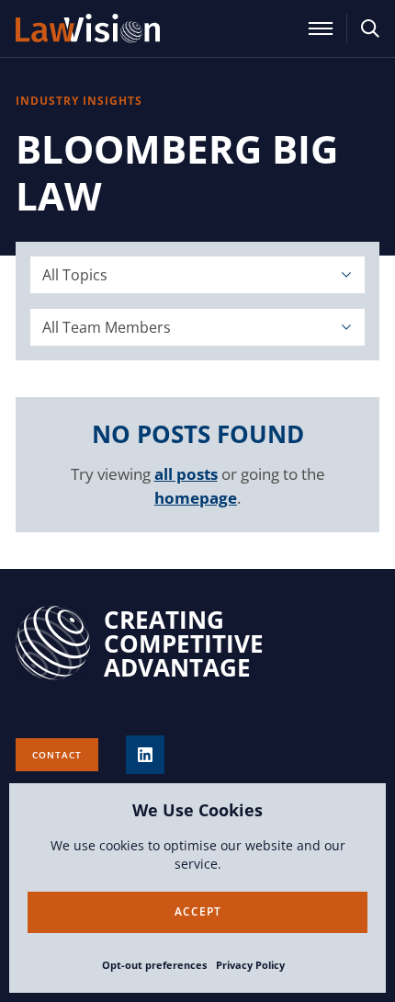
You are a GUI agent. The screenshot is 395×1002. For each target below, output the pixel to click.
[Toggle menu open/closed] (321, 28)
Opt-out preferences (154, 965)
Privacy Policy (250, 965)
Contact (57, 754)
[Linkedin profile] (145, 754)
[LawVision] (88, 28)
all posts (186, 473)
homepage (195, 497)
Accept (198, 911)
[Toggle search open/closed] (370, 28)
